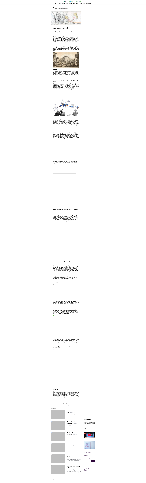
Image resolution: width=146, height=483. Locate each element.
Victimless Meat (85, 470)
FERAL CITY (85, 469)
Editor (68, 412)
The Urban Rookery (71, 432)
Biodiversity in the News (72, 421)
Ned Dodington (66, 403)
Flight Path (85, 473)
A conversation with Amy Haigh (87, 458)
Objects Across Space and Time (74, 410)
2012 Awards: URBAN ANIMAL (87, 468)
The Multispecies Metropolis (73, 444)
